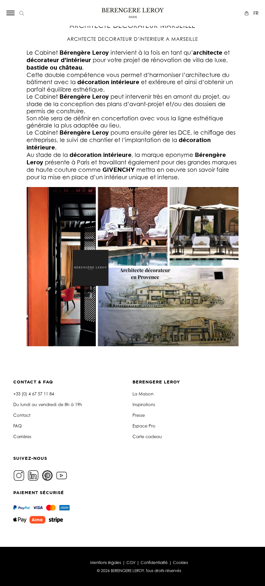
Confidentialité (154, 562)
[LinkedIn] (33, 475)
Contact (21, 415)
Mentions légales (105, 562)
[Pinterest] (48, 475)
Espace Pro (143, 425)
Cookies (180, 562)
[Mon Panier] (247, 13)
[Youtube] (62, 475)
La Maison (143, 393)
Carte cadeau (147, 436)
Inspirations (143, 404)
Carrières (22, 436)
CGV (130, 562)
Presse (138, 415)
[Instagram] (19, 475)
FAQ (17, 425)
